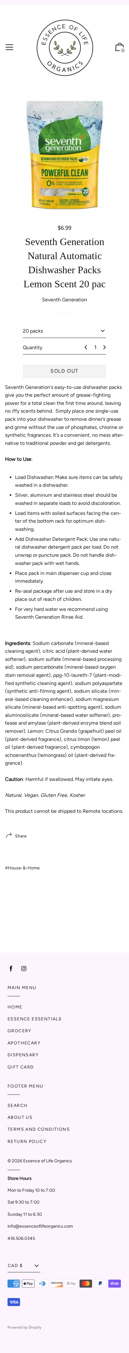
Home (15, 1007)
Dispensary (23, 1055)
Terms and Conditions (39, 1129)
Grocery (19, 1031)
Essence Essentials (35, 1019)
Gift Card (21, 1067)
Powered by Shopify (24, 1327)
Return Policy (27, 1141)
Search (18, 1105)
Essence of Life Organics (47, 1161)
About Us (20, 1117)
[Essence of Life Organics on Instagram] (23, 968)
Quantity (32, 347)
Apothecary (24, 1043)
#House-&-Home (22, 868)
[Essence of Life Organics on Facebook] (11, 968)
